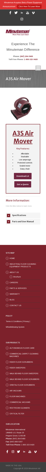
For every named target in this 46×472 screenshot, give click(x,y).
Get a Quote (23, 184)
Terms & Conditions (14, 321)
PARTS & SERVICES (18, 288)
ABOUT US (14, 272)
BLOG (12, 300)
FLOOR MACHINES (17, 396)
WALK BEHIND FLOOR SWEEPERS (24, 373)
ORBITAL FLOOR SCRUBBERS (22, 385)
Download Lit (22, 176)
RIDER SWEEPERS (17, 368)
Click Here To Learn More (29, 6)
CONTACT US (15, 305)
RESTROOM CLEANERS (20, 408)
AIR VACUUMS (16, 391)
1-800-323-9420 (31, 59)
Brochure (17, 277)
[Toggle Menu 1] (38, 67)
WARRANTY (15, 294)
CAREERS (14, 282)
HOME (12, 258)
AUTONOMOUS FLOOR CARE (22, 348)
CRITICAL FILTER (17, 414)
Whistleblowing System (15, 327)
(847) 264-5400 (26, 56)
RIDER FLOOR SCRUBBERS (21, 362)
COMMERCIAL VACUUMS (20, 402)
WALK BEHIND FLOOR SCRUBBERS (24, 379)
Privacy (26, 321)
